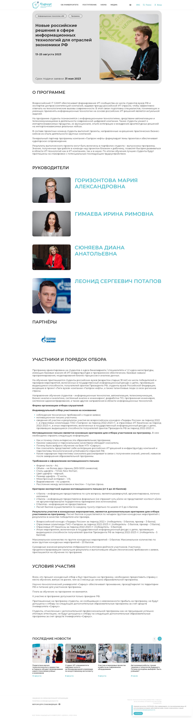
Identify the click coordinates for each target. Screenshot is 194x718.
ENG (138, 5)
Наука (103, 5)
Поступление (89, 5)
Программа (75, 16)
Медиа (114, 5)
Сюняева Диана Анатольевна (100, 250)
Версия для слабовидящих (44, 704)
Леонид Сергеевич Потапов (118, 281)
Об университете (69, 5)
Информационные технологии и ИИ (51, 16)
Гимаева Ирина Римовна (114, 214)
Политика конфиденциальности (45, 701)
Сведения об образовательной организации (50, 698)
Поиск (148, 5)
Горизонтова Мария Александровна (106, 183)
